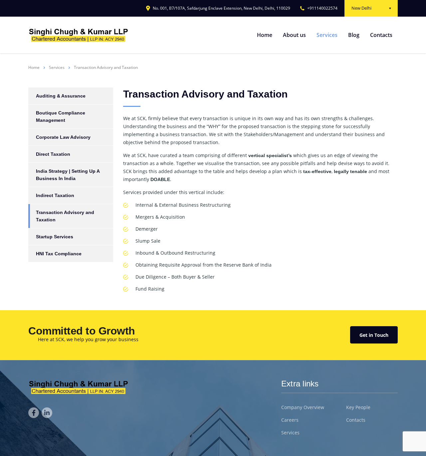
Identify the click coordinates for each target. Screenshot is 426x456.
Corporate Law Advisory (63, 137)
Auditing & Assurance (61, 96)
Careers (290, 420)
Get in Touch (373, 335)
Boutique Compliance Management (60, 116)
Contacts (381, 35)
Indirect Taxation (55, 195)
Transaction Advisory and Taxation (65, 216)
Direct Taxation (53, 154)
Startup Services (54, 236)
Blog (353, 35)
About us (294, 35)
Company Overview (302, 407)
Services (327, 35)
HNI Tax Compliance (59, 253)
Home (264, 35)
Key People (358, 407)
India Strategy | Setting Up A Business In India (68, 174)
